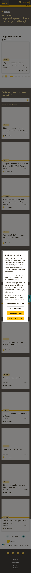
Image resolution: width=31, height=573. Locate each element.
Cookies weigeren (15, 313)
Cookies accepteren (15, 318)
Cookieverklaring (9, 303)
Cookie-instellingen (15, 308)
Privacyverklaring (19, 303)
